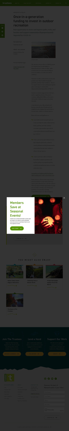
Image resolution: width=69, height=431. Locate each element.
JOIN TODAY (15, 228)
